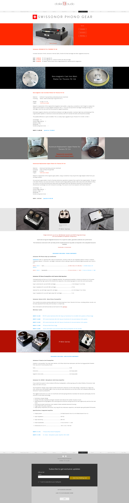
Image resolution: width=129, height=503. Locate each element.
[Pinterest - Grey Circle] (66, 456)
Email (39, 474)
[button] (83, 26)
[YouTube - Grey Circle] (63, 456)
